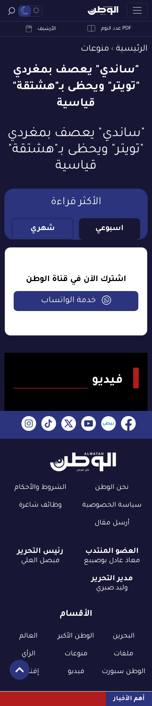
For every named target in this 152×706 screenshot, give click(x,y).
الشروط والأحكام (40, 488)
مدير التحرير (112, 579)
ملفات (124, 654)
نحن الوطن (112, 488)
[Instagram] (28, 425)
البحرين (124, 636)
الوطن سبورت (123, 672)
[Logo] (103, 10)
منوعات (95, 49)
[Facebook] (128, 425)
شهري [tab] (42, 229)
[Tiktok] (48, 425)
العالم (28, 636)
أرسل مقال (111, 523)
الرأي (28, 654)
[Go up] (16, 674)
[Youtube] (88, 425)
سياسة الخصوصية (112, 505)
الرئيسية (132, 49)
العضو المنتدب (112, 552)
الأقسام (76, 614)
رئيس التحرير (40, 552)
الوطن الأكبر (76, 636)
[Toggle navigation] (137, 10)
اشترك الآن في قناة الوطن (76, 280)
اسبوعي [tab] (109, 229)
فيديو (76, 672)
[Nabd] (108, 425)
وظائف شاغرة (40, 505)
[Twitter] (68, 425)
